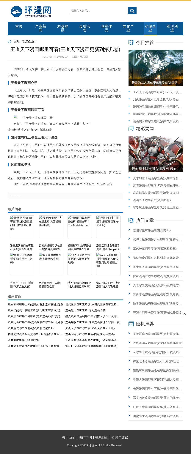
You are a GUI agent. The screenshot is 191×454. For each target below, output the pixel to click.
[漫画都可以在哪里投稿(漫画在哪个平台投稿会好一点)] (80, 228)
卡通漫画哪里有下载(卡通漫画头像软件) (159, 388)
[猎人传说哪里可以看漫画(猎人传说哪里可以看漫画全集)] (108, 266)
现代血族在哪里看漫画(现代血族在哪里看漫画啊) (92, 304)
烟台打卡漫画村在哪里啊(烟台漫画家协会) (91, 346)
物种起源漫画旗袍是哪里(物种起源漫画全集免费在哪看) (35, 334)
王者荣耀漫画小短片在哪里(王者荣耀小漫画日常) (92, 340)
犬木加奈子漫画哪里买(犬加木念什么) (158, 178)
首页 (19, 26)
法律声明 (85, 437)
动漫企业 (150, 28)
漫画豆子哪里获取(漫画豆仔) (152, 200)
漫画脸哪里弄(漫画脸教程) (24, 340)
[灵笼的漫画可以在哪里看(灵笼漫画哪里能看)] (51, 228)
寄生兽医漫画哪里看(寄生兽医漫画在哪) (159, 267)
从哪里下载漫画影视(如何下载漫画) (156, 352)
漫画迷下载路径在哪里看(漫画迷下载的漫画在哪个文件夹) (35, 346)
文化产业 (128, 28)
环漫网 (93, 445)
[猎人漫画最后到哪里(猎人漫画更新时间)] (80, 266)
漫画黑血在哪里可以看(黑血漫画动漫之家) (34, 316)
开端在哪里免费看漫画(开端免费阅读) (158, 312)
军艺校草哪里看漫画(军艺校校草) (155, 248)
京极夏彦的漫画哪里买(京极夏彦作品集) (159, 334)
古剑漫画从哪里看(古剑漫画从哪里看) (158, 343)
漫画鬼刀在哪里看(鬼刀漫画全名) (85, 310)
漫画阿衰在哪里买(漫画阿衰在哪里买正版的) (35, 322)
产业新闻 (40, 28)
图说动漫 (172, 28)
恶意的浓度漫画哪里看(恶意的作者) (156, 397)
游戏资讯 (62, 28)
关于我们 (69, 437)
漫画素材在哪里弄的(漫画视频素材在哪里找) (35, 304)
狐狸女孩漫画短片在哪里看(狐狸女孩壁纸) (161, 239)
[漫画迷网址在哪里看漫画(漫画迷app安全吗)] (108, 228)
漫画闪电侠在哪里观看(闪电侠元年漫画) (90, 334)
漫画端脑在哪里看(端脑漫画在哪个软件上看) (92, 322)
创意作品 (106, 28)
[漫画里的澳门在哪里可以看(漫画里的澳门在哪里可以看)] (22, 228)
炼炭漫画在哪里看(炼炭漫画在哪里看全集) (161, 185)
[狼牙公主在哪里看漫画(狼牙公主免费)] (22, 266)
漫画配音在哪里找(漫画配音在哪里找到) (159, 114)
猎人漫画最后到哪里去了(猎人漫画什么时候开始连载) (92, 316)
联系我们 (101, 437)
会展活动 (84, 28)
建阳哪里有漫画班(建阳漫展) (152, 230)
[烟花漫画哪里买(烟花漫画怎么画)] (51, 266)
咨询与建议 (119, 437)
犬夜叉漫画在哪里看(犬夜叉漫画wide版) (90, 328)
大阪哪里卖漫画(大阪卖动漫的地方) (156, 285)
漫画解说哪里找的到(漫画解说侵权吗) (31, 328)
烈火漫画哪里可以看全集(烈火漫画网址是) (161, 99)
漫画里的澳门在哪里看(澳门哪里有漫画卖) (34, 310)
